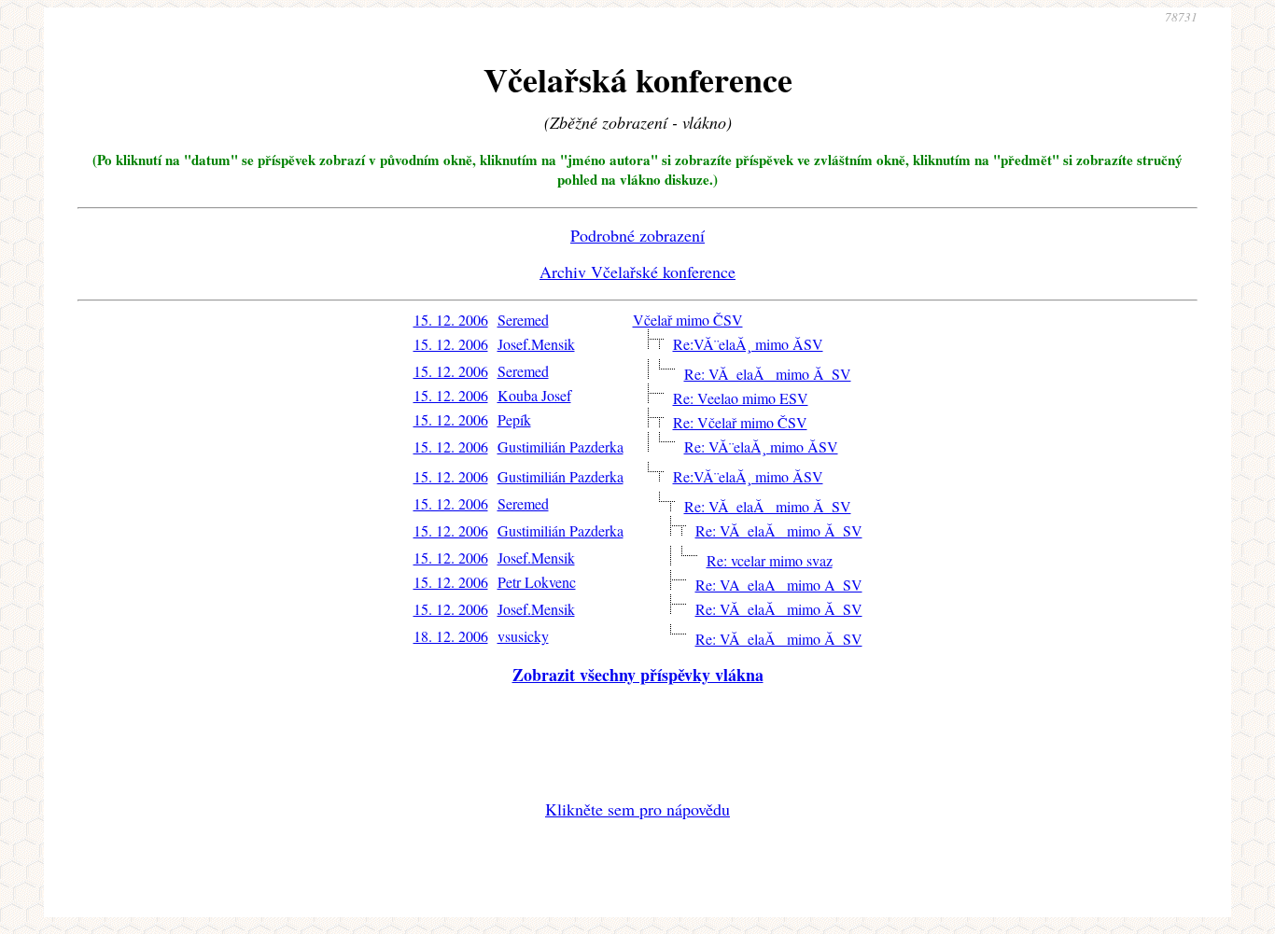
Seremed (523, 319)
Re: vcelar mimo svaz (770, 560)
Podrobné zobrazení (637, 235)
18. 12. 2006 (450, 636)
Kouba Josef (534, 395)
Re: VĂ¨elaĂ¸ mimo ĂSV (761, 446)
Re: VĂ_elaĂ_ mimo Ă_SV (767, 373)
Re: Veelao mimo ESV (740, 398)
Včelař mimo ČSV (688, 319)
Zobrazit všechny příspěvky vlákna (638, 674)
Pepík (514, 419)
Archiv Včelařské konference (637, 271)
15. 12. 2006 (450, 319)
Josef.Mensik (536, 344)
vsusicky (523, 636)
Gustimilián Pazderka (560, 446)
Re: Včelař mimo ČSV (740, 422)
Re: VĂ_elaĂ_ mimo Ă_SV (778, 530)
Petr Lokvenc (536, 582)
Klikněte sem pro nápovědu (637, 809)
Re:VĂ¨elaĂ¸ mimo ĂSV (748, 344)
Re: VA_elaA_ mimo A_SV (778, 584)
